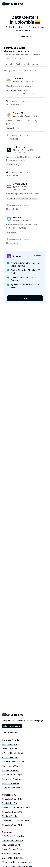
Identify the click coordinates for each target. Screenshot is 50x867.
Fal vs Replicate (9, 744)
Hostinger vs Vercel (11, 766)
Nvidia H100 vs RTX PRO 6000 (16, 820)
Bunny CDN (19, 113)
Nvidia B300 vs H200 (12, 799)
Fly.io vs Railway (9, 748)
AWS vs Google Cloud (12, 753)
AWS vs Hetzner (10, 757)
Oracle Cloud (20, 183)
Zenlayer (17, 217)
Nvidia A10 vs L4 (10, 816)
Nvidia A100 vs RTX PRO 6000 (16, 807)
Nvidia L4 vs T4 (9, 803)
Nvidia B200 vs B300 (12, 812)
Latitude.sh (19, 147)
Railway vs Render (10, 770)
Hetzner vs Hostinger (12, 774)
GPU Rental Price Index (13, 836)
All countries (25, 37)
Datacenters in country (12, 858)
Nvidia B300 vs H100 (12, 825)
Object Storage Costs (12, 849)
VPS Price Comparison (12, 853)
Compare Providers (11, 787)
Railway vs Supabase (12, 779)
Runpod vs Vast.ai (10, 783)
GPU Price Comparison (12, 840)
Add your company (11, 726)
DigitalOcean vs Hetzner (13, 761)
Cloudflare (18, 78)
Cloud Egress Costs (11, 845)
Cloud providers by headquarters (17, 862)
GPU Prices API (10, 732)
